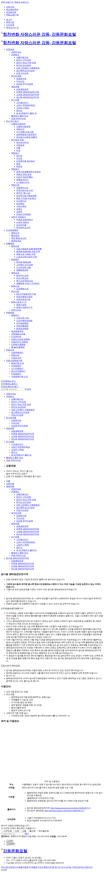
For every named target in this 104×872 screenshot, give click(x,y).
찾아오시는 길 (12, 27)
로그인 (9, 19)
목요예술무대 (12, 9)
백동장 (19, 166)
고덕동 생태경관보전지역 (27, 95)
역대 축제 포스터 (18, 238)
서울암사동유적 (18, 124)
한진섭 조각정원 (23, 65)
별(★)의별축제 (18, 347)
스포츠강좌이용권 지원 (26, 257)
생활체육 (10, 243)
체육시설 (15, 286)
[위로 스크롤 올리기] (10, 841)
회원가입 (10, 22)
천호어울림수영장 (24, 297)
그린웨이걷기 (22, 103)
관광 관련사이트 (18, 118)
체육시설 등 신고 (18, 302)
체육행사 (15, 259)
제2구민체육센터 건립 (26, 294)
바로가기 (86, 808)
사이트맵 (10, 25)
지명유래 (20, 145)
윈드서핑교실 (22, 278)
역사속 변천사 (22, 142)
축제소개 (15, 233)
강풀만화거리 (22, 57)
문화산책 (15, 185)
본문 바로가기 (7, 2)
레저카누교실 (22, 275)
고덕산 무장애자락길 (25, 105)
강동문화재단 (17, 352)
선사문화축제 (12, 230)
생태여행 (15, 87)
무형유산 (15, 153)
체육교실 (15, 273)
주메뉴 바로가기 (21, 2)
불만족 (32, 831)
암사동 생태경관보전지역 (27, 97)
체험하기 (15, 315)
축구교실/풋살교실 (24, 281)
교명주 (19, 212)
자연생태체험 (22, 323)
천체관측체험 (22, 326)
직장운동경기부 (23, 299)
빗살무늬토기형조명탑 (26, 196)
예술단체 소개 (17, 363)
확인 (27, 834)
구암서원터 (21, 206)
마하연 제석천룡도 (24, 177)
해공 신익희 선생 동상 (26, 198)
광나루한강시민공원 (25, 71)
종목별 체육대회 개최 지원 (28, 251)
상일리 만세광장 (23, 214)
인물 (18, 148)
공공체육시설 (22, 289)
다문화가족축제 (18, 345)
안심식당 (20, 81)
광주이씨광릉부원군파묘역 (28, 172)
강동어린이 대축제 (19, 342)
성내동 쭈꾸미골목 (24, 84)
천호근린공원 (22, 73)
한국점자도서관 (23, 228)
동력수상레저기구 (24, 307)
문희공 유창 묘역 (23, 174)
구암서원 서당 (22, 318)
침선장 (19, 156)
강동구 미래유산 (18, 217)
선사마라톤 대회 (23, 267)
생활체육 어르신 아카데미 (28, 283)
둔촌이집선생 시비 (24, 190)
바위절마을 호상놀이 (25, 161)
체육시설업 (21, 305)
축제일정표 (16, 241)
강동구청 (10, 7)
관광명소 (15, 55)
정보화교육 (11, 12)
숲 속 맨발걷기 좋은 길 (26, 113)
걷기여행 (15, 100)
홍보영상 (15, 235)
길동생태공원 (22, 89)
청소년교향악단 (18, 371)
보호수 (19, 209)
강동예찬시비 (22, 188)
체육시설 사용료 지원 (26, 254)
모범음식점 (21, 79)
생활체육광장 (22, 270)
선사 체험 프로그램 (24, 132)
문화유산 (15, 169)
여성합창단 (16, 366)
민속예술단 (16, 374)
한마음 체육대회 (23, 262)
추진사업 (15, 291)
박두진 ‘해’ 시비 (23, 193)
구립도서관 (16, 358)
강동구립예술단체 (14, 360)
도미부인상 (21, 201)
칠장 (18, 164)
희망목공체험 (22, 329)
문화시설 (10, 350)
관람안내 (20, 129)
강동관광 (10, 49)
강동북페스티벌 (18, 334)
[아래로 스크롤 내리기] (10, 844)
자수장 (19, 158)
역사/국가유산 (12, 121)
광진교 (19, 111)
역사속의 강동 (17, 140)
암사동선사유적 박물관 (26, 137)
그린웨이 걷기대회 (24, 265)
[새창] (46, 867)
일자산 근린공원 (23, 60)
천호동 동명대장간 (24, 220)
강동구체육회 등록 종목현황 (29, 249)
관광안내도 (16, 52)
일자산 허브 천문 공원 (26, 63)
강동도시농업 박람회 (20, 339)
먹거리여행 (16, 76)
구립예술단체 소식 (19, 376)
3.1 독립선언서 (22, 182)
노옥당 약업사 (22, 222)
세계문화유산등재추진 (26, 134)
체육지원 (15, 246)
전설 (18, 150)
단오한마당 (16, 337)
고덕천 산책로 (22, 108)
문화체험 (10, 313)
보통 (24, 831)
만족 (17, 831)
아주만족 (8, 831)
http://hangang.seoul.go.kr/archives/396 (60, 811)
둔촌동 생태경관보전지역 (27, 92)
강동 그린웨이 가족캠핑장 (28, 68)
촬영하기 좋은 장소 (19, 116)
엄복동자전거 (22, 180)
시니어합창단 (17, 368)
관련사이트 (16, 310)
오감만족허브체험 (24, 321)
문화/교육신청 (12, 15)
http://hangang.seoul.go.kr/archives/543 (66, 808)
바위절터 (20, 204)
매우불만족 (44, 831)
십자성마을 (21, 225)
